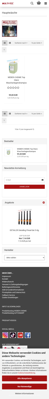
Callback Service (8, 295)
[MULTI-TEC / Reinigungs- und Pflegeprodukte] (7, 3)
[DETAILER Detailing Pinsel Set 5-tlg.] (24, 217)
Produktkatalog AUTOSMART (13, 313)
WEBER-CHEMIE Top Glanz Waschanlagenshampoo (16, 80)
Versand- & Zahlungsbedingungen (15, 284)
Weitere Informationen (24, 393)
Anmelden (24, 187)
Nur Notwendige (25, 386)
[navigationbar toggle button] (45, 3)
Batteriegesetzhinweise (11, 287)
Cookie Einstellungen (10, 297)
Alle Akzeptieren (24, 378)
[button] (4, 43)
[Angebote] (44, 202)
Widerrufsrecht (8, 282)
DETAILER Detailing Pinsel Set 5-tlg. (24, 230)
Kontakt (5, 279)
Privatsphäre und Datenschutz (13, 292)
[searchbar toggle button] (32, 3)
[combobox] (21, 43)
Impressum (6, 276)
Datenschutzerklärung (26, 373)
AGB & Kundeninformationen (13, 290)
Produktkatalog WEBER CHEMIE (14, 311)
